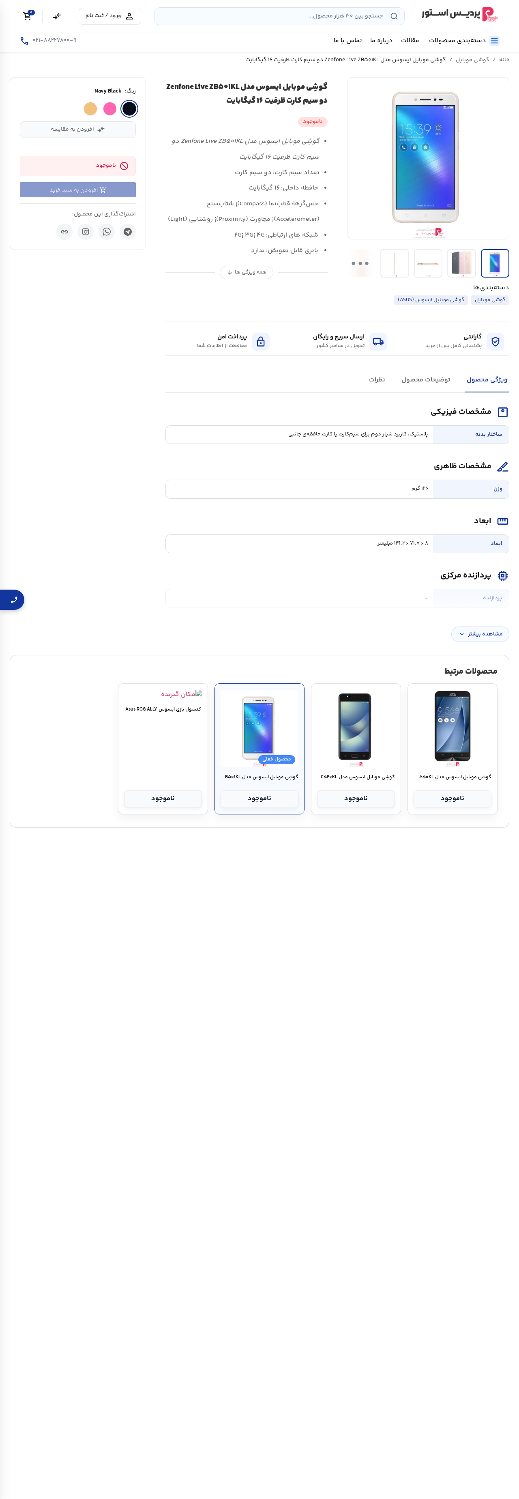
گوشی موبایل (472, 60)
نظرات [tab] (377, 380)
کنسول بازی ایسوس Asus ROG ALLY (163, 709)
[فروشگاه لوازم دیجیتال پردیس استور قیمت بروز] (459, 14)
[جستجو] (394, 16)
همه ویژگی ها (246, 272)
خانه (504, 60)
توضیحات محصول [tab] (425, 380)
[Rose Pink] (109, 108)
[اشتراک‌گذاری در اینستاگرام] (85, 232)
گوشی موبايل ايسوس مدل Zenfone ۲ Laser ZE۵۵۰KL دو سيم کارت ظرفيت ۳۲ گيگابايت (452, 777)
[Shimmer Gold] (90, 108)
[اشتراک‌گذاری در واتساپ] (107, 232)
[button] (428, 158)
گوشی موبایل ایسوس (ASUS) (431, 300)
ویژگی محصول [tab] (487, 380)
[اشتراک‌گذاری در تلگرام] (128, 232)
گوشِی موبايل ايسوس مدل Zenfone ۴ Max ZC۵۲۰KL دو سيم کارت (356, 777)
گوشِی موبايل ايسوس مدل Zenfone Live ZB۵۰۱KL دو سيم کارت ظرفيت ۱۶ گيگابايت (259, 777)
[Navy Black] (129, 109)
